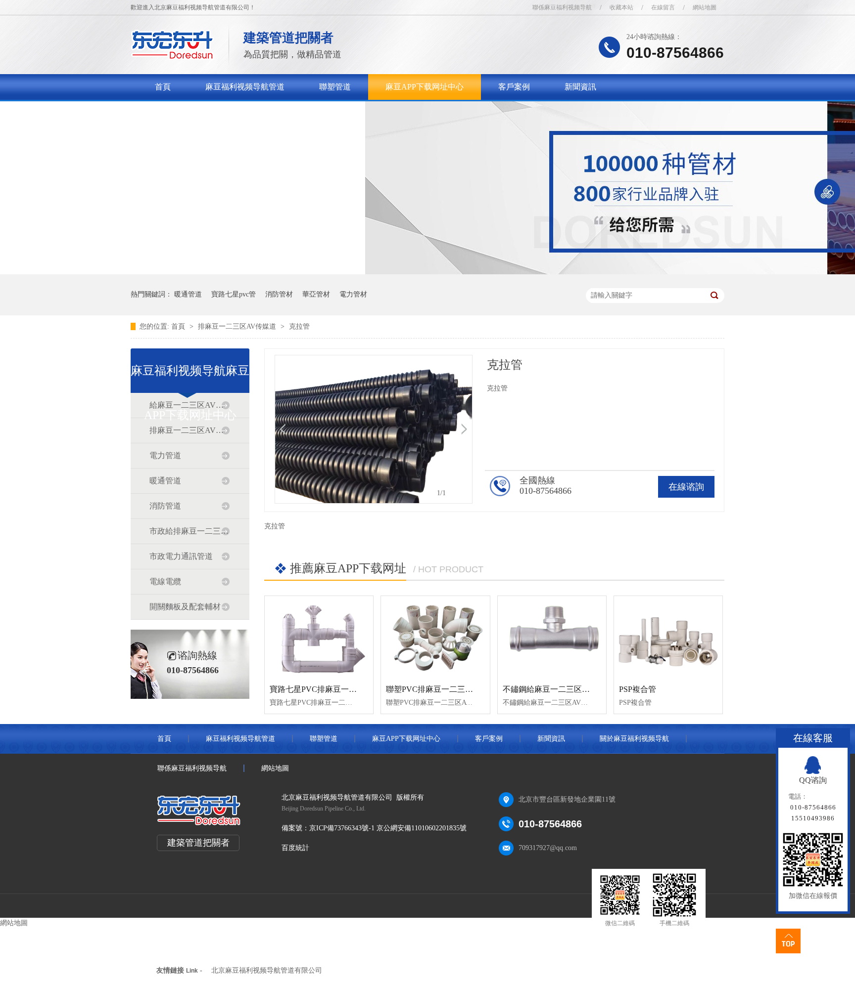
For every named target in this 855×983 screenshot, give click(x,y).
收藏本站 (621, 7)
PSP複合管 (637, 689)
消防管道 (165, 506)
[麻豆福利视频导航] (172, 57)
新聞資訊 (580, 87)
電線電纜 (165, 581)
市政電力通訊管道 (181, 556)
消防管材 (279, 294)
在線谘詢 (686, 487)
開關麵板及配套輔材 (185, 606)
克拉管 (299, 326)
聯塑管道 (335, 87)
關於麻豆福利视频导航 (194, 112)
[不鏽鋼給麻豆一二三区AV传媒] (552, 636)
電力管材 (353, 294)
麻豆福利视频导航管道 (245, 87)
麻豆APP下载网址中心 (424, 87)
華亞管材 (316, 294)
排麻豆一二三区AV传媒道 (238, 326)
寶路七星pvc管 (233, 294)
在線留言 (663, 7)
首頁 (163, 87)
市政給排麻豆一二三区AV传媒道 (189, 531)
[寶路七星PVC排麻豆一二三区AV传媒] (319, 636)
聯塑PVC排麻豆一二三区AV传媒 (443, 689)
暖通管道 (188, 294)
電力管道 (165, 455)
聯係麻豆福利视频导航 (562, 7)
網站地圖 (704, 7)
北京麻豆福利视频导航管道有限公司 (266, 970)
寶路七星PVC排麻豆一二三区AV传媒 (334, 689)
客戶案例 (514, 87)
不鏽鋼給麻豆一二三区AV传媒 (556, 689)
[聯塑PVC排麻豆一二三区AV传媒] (435, 636)
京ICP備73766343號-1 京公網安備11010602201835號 (388, 828)
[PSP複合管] (668, 636)
